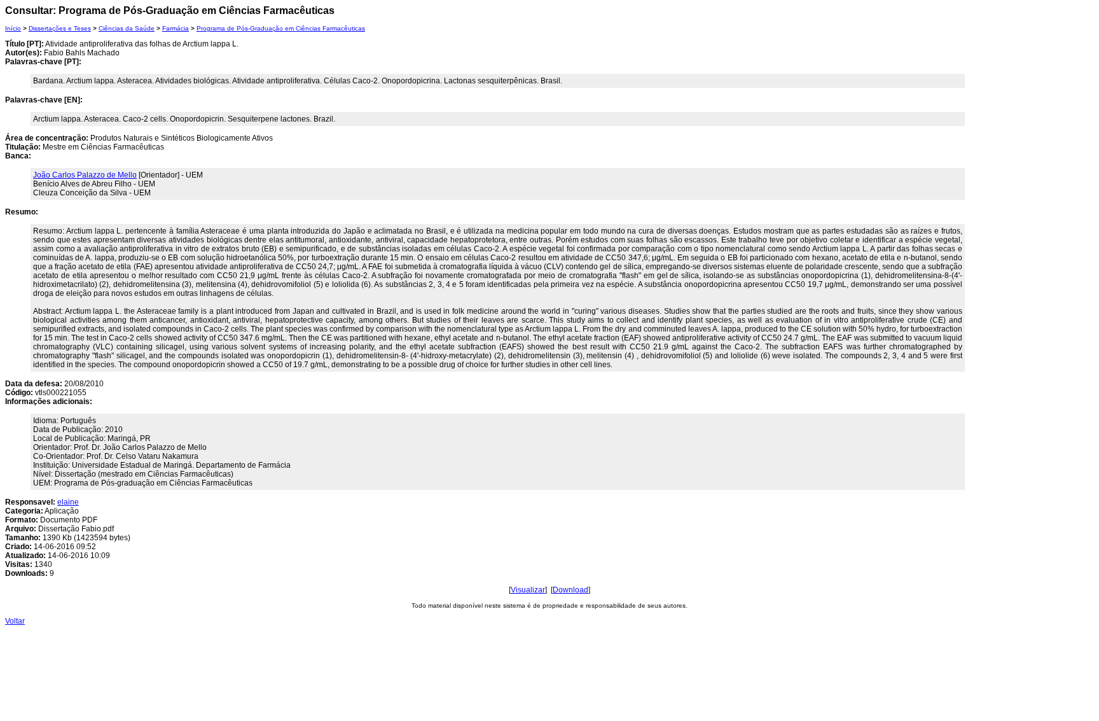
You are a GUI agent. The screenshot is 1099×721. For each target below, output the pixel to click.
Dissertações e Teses (60, 28)
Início (13, 28)
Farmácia (175, 28)
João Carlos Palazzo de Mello (85, 175)
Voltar (15, 621)
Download (570, 589)
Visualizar (528, 589)
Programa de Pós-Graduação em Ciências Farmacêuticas (281, 28)
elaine (68, 502)
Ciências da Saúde (127, 28)
